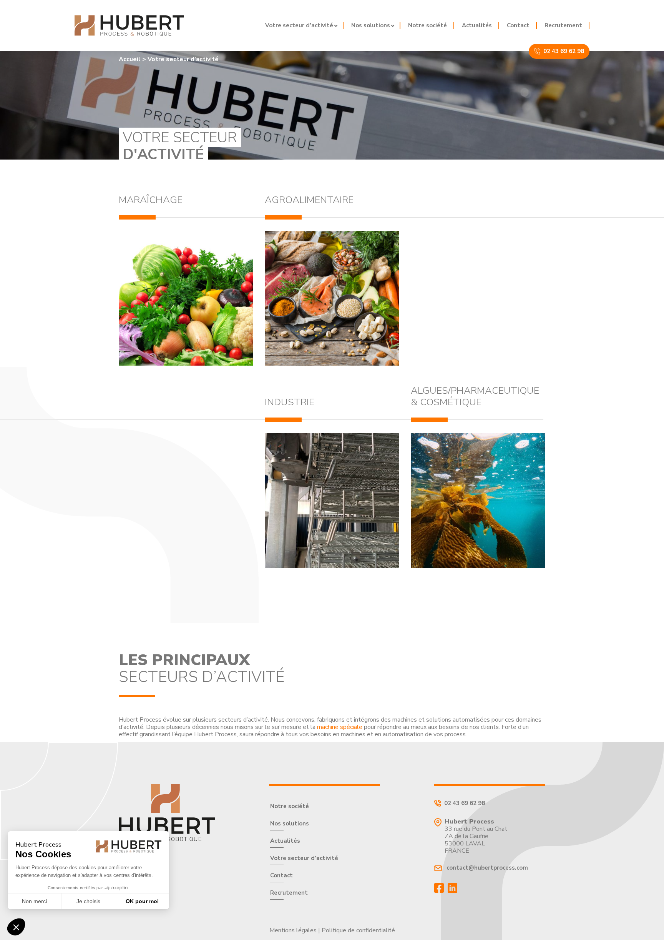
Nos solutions (370, 25)
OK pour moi (142, 901)
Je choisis (88, 901)
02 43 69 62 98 (563, 51)
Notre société (427, 25)
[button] (16, 927)
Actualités (477, 25)
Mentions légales (293, 930)
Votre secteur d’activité (299, 25)
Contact (518, 25)
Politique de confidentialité (358, 930)
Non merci (34, 901)
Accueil (130, 59)
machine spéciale (339, 727)
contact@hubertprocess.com (486, 868)
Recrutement (563, 25)
